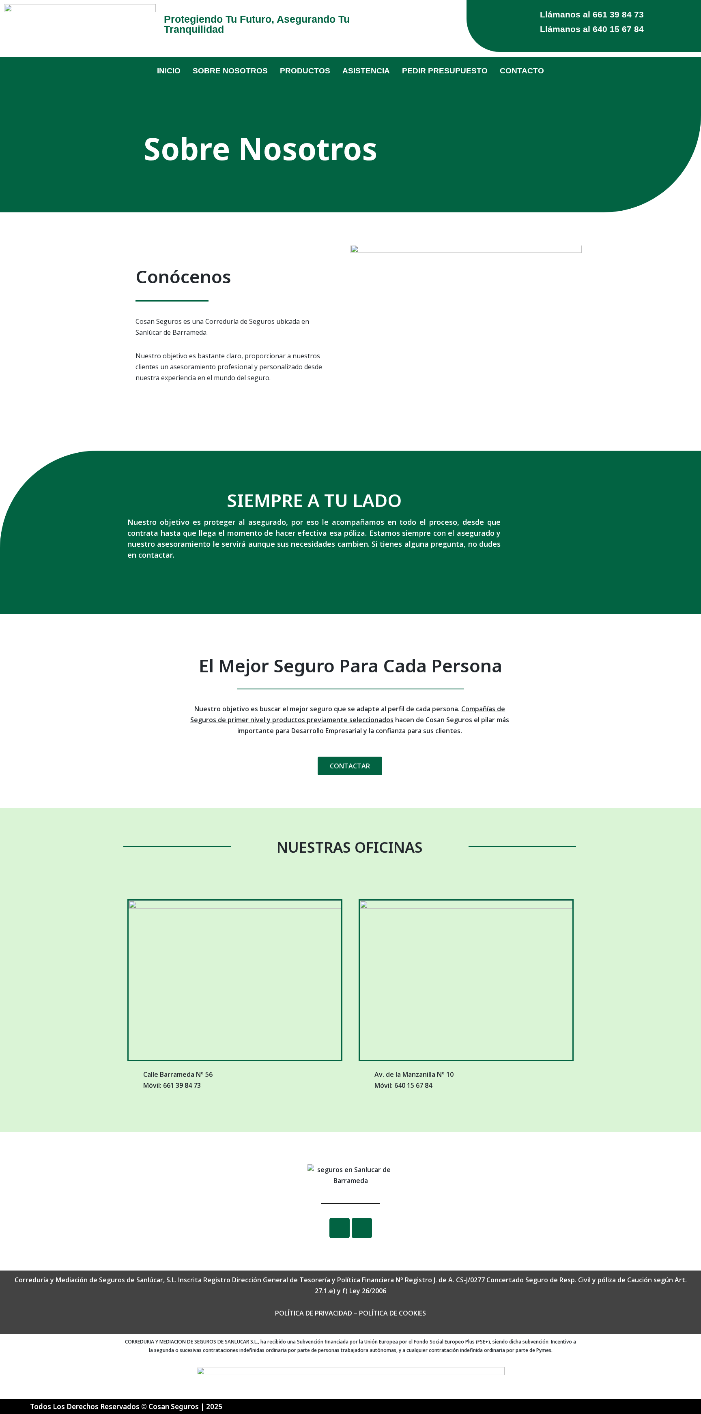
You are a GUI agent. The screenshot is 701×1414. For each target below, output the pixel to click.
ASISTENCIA (366, 70)
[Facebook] (339, 1228)
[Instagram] (362, 1228)
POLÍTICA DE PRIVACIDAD (313, 1313)
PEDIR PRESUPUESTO (445, 70)
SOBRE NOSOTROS (230, 70)
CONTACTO (522, 70)
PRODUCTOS (305, 70)
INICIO (169, 70)
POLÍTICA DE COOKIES (392, 1313)
